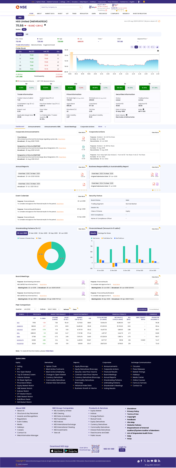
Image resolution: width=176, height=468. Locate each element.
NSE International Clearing (64, 427)
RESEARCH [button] (126, 13)
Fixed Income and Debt (100, 433)
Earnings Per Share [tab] (104, 233)
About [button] (39, 13)
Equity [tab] (19, 34)
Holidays (93, 2)
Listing (19, 366)
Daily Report (84, 2)
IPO (68, 2)
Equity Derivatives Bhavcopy (86, 369)
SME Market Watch (24, 388)
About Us (20, 411)
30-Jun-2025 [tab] (63, 233)
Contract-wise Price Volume (86, 375)
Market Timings (139, 372)
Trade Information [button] (23, 45)
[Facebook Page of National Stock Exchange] (141, 461)
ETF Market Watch (24, 394)
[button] (103, 10)
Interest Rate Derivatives (56, 383)
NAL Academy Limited (62, 411)
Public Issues (96, 435)
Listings (62, 2)
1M (144, 47)
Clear (75, 309)
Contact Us (124, 2)
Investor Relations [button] (140, 13)
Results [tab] (93, 233)
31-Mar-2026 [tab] (33, 233)
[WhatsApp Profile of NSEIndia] (138, 461)
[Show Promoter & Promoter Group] (26, 236)
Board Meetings (70, 127)
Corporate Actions (87, 127)
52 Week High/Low (24, 380)
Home (31, 13)
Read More (61, 139)
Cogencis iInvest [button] (49, 45)
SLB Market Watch (24, 402)
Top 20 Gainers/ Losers (26, 375)
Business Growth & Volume (86, 388)
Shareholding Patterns (113, 380)
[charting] (157, 47)
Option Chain (40, 2)
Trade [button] (74, 13)
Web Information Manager (27, 435)
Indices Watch (23, 391)
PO (132, 47)
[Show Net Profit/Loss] (119, 236)
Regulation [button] (84, 13)
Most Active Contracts (55, 369)
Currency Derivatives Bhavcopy (87, 377)
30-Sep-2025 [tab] (53, 233)
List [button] (67, 13)
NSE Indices (58, 422)
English (132, 2)
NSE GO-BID (109, 449)
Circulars (75, 2)
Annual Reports (110, 377)
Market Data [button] (49, 13)
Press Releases (113, 2)
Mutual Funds (96, 419)
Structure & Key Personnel (27, 413)
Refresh (66, 309)
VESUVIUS (20, 330)
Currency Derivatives (54, 377)
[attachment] (83, 138)
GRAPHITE (20, 326)
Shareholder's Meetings (113, 386)
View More (81, 132)
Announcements (34, 127)
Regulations (22, 419)
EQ (24, 29)
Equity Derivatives (98, 422)
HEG (20, 17)
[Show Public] (38, 236)
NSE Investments (60, 430)
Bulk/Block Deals (23, 399)
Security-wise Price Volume (86, 372)
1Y (148, 47)
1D (136, 47)
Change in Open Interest (56, 375)
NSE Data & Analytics (62, 416)
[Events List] (144, 1)
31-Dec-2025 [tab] (43, 233)
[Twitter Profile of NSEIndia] (145, 461)
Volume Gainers (23, 377)
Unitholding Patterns (112, 383)
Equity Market (96, 411)
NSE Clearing (59, 413)
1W (140, 47)
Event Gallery (22, 422)
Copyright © (21, 461)
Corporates (102, 2)
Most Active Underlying (55, 372)
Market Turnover (52, 2)
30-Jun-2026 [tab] (22, 233)
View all (57, 433)
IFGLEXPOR (20, 343)
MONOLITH (20, 340)
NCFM (122, 450)
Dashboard (20, 127)
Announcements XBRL (52, 127)
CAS (33, 2)
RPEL (18, 333)
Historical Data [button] (36, 45)
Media (19, 424)
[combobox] (59, 7)
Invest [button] (60, 13)
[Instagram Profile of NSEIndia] (155, 461)
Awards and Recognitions (27, 416)
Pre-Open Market (24, 372)
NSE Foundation (60, 419)
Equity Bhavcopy (81, 366)
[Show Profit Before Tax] (107, 236)
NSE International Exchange (65, 424)
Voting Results (109, 388)
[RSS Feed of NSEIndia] (159, 461)
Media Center (138, 377)
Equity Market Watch (25, 386)
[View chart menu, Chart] (158, 51)
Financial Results (110, 372)
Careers (20, 430)
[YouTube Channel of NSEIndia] (152, 461)
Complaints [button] (115, 13)
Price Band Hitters (24, 383)
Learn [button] (94, 13)
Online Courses (139, 380)
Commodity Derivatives (55, 380)
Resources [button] (103, 13)
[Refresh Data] (159, 21)
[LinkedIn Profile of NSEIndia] (148, 461)
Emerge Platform (97, 416)
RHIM (18, 337)
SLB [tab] (27, 34)
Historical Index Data (83, 385)
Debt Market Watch (25, 396)
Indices (93, 413)
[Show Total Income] (95, 236)
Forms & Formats (140, 383)
